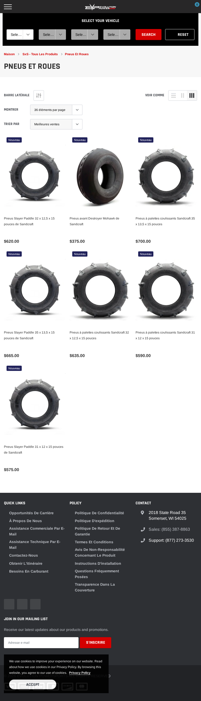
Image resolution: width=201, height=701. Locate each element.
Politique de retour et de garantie (97, 531)
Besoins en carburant (28, 571)
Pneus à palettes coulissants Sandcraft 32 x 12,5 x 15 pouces (99, 335)
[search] (21, 6)
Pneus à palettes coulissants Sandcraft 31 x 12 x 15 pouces (165, 335)
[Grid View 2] (182, 95)
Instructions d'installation (98, 563)
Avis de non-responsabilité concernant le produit (100, 552)
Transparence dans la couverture (95, 587)
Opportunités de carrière (31, 513)
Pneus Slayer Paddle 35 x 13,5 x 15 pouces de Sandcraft (29, 335)
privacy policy (80, 673)
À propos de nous (25, 521)
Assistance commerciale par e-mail (37, 531)
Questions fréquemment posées (97, 574)
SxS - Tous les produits (41, 54)
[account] (181, 7)
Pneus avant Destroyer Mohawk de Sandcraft (94, 221)
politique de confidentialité (99, 513)
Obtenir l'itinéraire (25, 563)
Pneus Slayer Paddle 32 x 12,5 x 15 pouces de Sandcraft (29, 221)
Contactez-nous (23, 555)
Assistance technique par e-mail (34, 545)
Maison (9, 54)
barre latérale (17, 95)
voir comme (154, 95)
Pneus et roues (77, 54)
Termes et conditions (94, 542)
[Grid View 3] (192, 95)
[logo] (100, 6)
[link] (34, 175)
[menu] (8, 7)
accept (32, 684)
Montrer (11, 109)
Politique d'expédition (94, 521)
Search (148, 34)
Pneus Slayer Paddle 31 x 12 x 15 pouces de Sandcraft (33, 449)
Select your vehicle (100, 21)
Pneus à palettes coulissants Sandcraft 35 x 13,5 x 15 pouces (165, 221)
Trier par (11, 124)
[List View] (173, 95)
